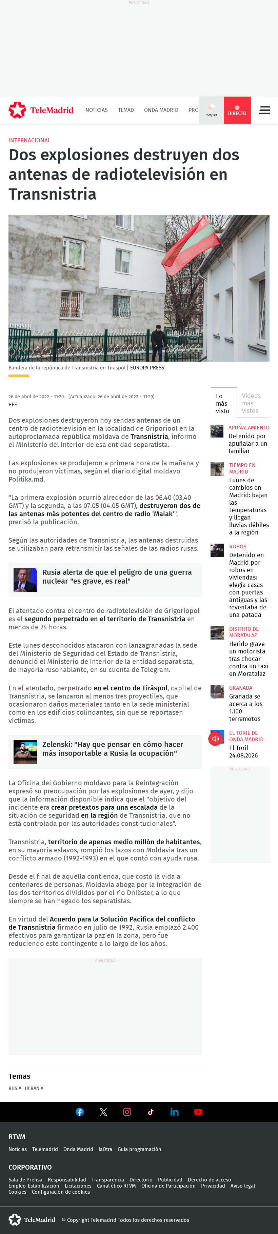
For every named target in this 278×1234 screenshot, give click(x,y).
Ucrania (34, 1088)
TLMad (126, 110)
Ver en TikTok (151, 1113)
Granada (240, 688)
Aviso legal (243, 1186)
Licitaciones (78, 1186)
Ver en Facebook (79, 1113)
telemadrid (31, 1219)
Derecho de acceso (209, 1179)
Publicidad (170, 1179)
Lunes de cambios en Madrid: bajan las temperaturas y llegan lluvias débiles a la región (217, 469)
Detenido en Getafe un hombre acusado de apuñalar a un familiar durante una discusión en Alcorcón (217, 431)
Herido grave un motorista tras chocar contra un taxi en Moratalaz (217, 633)
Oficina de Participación (168, 1186)
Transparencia (108, 1179)
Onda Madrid (161, 110)
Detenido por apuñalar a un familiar (248, 443)
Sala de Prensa (25, 1179)
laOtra (105, 1149)
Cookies (17, 1192)
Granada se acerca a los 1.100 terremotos (217, 692)
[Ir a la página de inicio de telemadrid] (41, 110)
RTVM (16, 1137)
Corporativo (30, 1167)
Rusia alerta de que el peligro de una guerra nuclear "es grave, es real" (25, 580)
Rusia (14, 1088)
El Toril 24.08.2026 (217, 737)
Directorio (141, 1179)
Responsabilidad (67, 1179)
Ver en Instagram (127, 1112)
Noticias (96, 110)
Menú (264, 110)
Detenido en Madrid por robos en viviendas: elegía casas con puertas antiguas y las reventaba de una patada (217, 550)
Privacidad (213, 1186)
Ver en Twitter (103, 1113)
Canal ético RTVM (116, 1186)
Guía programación (139, 1149)
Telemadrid (45, 1149)
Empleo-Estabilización (33, 1186)
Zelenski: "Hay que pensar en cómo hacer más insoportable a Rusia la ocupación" (25, 752)
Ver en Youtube (198, 1112)
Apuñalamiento (249, 427)
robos (237, 546)
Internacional (29, 140)
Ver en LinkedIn (174, 1112)
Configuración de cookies (61, 1192)
